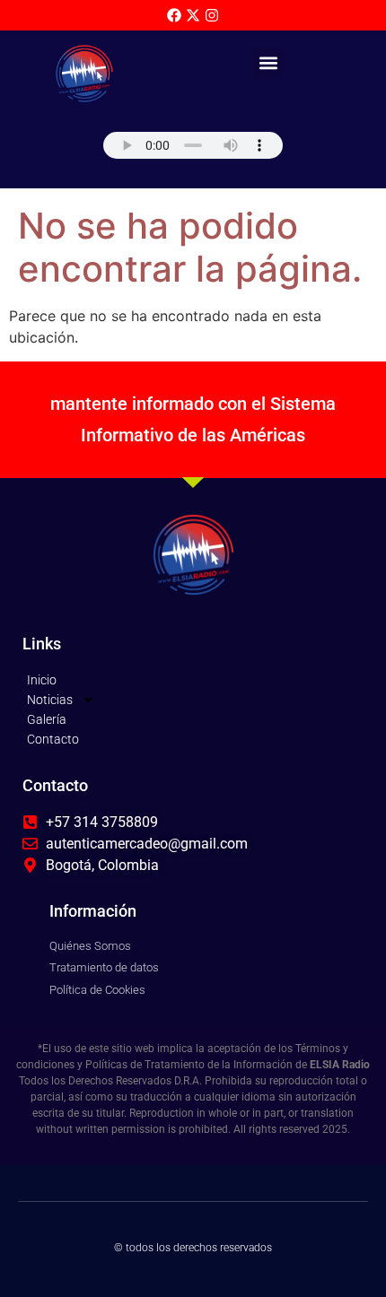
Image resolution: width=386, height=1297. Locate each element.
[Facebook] (174, 15)
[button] (269, 62)
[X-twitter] (193, 15)
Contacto (53, 739)
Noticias (50, 699)
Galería (46, 719)
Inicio (42, 680)
